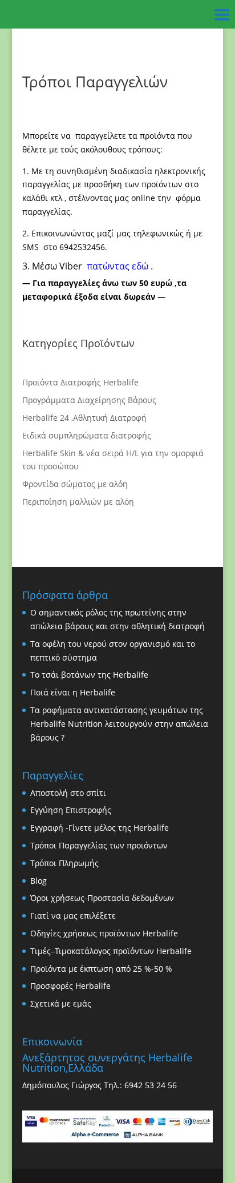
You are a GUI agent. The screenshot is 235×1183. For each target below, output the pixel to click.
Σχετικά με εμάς (60, 1003)
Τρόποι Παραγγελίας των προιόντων (99, 845)
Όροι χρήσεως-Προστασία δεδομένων (102, 897)
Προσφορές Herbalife (70, 985)
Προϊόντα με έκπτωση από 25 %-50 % (101, 968)
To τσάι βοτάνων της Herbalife (89, 674)
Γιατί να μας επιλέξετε (73, 915)
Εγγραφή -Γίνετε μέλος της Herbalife (99, 827)
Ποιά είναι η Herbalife (72, 692)
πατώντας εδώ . (118, 266)
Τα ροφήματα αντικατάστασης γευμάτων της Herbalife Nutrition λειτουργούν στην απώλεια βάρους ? (119, 724)
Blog (38, 880)
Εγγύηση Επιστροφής (70, 809)
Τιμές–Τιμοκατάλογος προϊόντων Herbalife (111, 950)
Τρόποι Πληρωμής (64, 863)
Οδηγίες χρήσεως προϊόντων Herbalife (104, 933)
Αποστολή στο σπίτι (68, 792)
